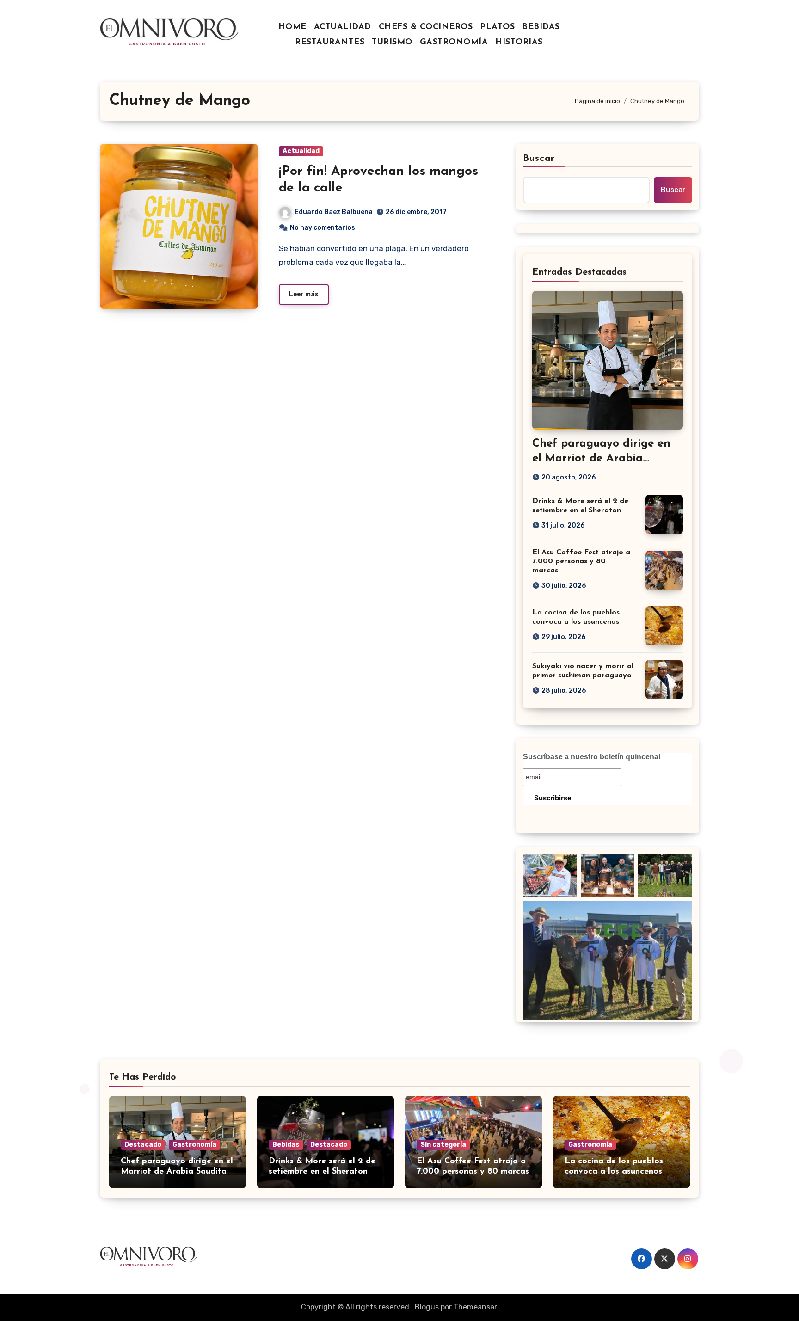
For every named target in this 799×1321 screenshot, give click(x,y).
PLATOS (497, 27)
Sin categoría (443, 1145)
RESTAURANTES (329, 42)
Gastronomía (194, 1145)
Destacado (142, 1145)
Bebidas (285, 1145)
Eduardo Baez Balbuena (334, 212)
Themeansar (475, 1307)
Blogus (427, 1307)
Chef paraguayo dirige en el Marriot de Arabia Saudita (601, 458)
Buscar (539, 158)
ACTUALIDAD (342, 27)
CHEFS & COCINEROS (426, 27)
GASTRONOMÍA (454, 42)
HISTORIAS (519, 42)
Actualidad (301, 151)
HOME (292, 27)
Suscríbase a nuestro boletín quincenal (591, 757)
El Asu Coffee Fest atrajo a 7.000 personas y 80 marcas (581, 561)
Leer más (304, 294)
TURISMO (392, 42)
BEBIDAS (541, 27)
